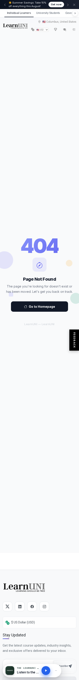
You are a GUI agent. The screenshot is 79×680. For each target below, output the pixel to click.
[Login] (73, 29)
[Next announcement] (67, 4)
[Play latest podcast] (45, 670)
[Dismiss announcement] (74, 4)
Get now (56, 4)
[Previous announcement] (4, 4)
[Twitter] (7, 606)
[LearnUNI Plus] (56, 29)
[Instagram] (44, 606)
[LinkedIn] (20, 606)
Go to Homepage (42, 306)
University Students (48, 13)
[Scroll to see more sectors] (75, 13)
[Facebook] (32, 606)
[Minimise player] (56, 670)
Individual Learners (19, 13)
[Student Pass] (64, 29)
